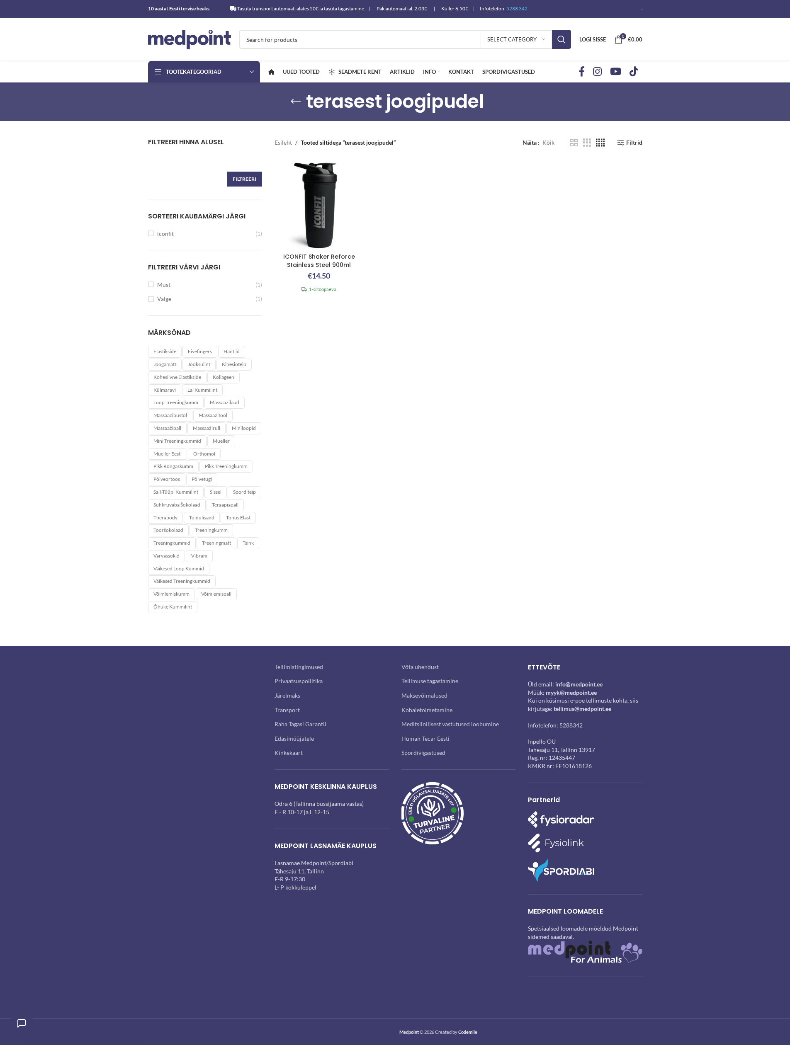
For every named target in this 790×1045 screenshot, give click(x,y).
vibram (199, 556)
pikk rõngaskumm (173, 466)
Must (163, 284)
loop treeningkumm (175, 402)
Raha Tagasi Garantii (300, 723)
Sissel (215, 492)
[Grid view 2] (574, 143)
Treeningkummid (171, 543)
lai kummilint (202, 390)
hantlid (232, 351)
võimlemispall (216, 594)
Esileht (283, 142)
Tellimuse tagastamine (429, 680)
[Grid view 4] (600, 143)
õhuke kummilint (172, 607)
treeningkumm (211, 530)
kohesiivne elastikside (177, 377)
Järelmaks (287, 695)
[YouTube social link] (615, 72)
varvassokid (166, 556)
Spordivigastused (423, 752)
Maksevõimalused (424, 695)
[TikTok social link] (633, 72)
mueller (221, 441)
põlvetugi (202, 479)
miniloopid (244, 428)
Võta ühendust (420, 666)
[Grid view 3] (587, 143)
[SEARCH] (561, 39)
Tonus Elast (238, 517)
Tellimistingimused (299, 666)
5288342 (571, 725)
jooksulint (199, 364)
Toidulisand (201, 517)
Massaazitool (213, 415)
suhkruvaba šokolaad (176, 505)
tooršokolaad (168, 530)
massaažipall (167, 428)
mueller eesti (167, 454)
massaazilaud (224, 402)
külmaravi (164, 390)
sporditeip (244, 492)
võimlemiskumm (171, 594)
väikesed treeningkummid (181, 581)
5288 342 (516, 8)
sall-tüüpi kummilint (175, 492)
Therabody (165, 517)
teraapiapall (225, 505)
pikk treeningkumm (226, 466)
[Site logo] (189, 38)
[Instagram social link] (597, 72)
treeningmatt (216, 543)
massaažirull (206, 428)
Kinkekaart (289, 752)
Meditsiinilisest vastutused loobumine (450, 723)
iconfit (165, 233)
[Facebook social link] (581, 72)
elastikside (164, 351)
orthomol (204, 454)
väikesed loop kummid (178, 568)
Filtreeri (244, 179)
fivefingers (200, 351)
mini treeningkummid (177, 441)
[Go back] (295, 101)
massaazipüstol (170, 415)
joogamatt (164, 364)
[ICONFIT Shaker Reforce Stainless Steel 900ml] (319, 204)
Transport (287, 709)
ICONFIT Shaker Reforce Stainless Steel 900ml (319, 260)
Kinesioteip (234, 364)
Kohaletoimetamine (426, 709)
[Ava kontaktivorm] (21, 1023)
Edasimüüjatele (294, 738)
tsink (248, 543)
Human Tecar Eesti (425, 738)
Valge (164, 298)
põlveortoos (166, 479)
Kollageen (223, 377)
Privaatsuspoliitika (299, 680)
